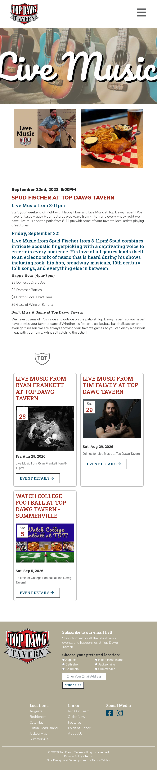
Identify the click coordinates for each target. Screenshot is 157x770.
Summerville (39, 739)
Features (74, 722)
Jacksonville (38, 733)
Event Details (35, 478)
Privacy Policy (73, 756)
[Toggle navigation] (141, 12)
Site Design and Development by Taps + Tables (78, 760)
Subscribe (73, 685)
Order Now (76, 716)
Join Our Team (78, 711)
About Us (75, 733)
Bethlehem (38, 716)
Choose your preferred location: (91, 654)
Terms (89, 756)
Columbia (36, 722)
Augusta (36, 711)
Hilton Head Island (44, 728)
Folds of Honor (79, 728)
